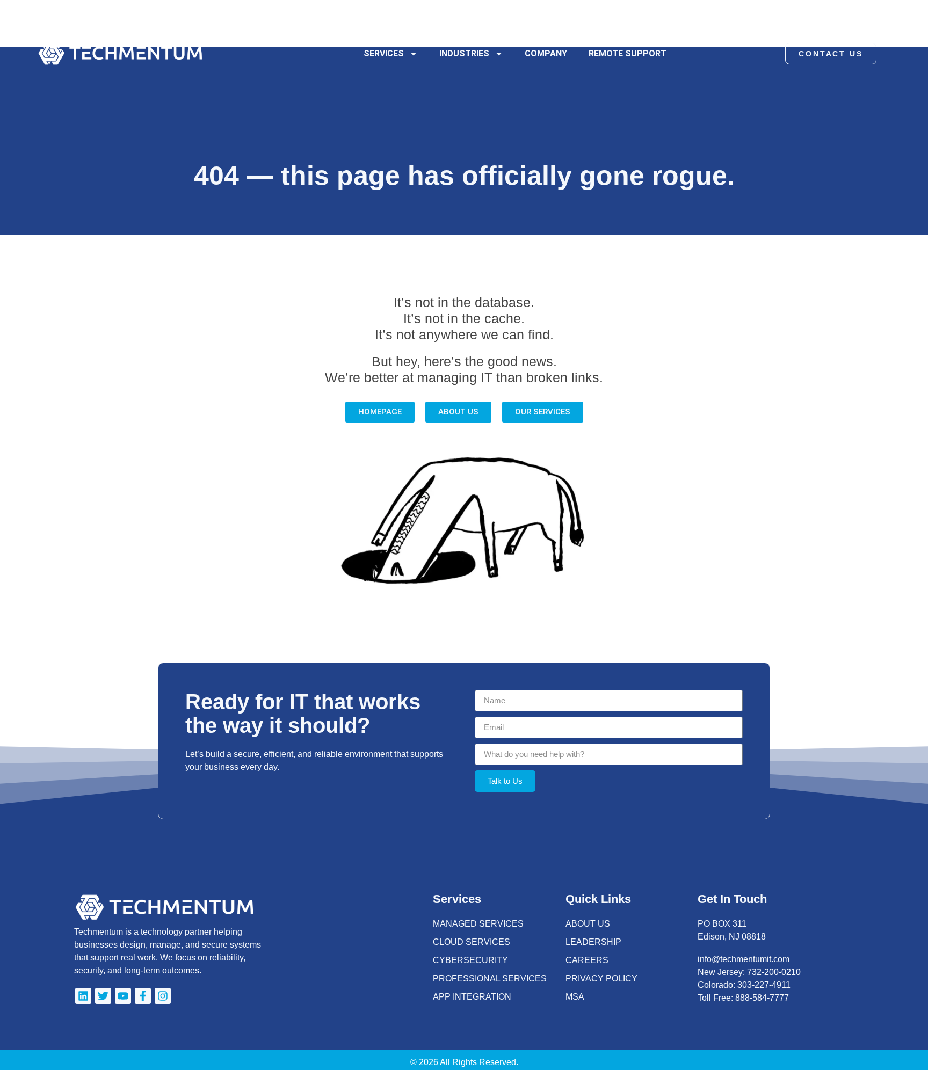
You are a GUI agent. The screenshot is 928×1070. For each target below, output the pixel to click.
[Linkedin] (83, 996)
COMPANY (546, 53)
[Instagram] (163, 996)
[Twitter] (103, 996)
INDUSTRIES (464, 53)
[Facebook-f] (143, 996)
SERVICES (384, 53)
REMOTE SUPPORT (627, 53)
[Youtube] (123, 996)
